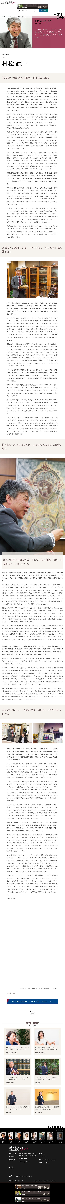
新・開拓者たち (23, 1158)
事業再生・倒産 (11, 993)
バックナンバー (43, 1157)
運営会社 (11, 1180)
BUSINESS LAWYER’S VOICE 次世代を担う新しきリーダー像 (27, 1154)
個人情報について (19, 1180)
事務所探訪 (12, 1157)
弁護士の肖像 (12, 1154)
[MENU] (2, 1)
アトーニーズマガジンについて (47, 1159)
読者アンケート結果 (44, 1163)
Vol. (58, 14)
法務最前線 (12, 1159)
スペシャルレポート (24, 1161)
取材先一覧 (43, 10)
